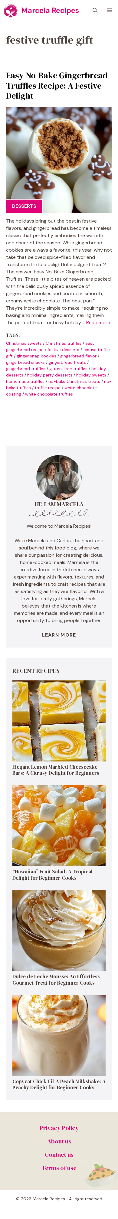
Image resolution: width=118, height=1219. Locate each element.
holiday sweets (91, 375)
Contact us (59, 1154)
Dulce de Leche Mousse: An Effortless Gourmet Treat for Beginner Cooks (56, 979)
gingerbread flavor (78, 356)
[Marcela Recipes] (10, 10)
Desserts (24, 206)
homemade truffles (25, 381)
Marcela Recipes (50, 10)
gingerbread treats (67, 362)
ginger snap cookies (36, 356)
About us (59, 1141)
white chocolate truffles (49, 394)
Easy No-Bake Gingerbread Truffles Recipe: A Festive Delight (57, 85)
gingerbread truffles (25, 368)
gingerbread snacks (25, 362)
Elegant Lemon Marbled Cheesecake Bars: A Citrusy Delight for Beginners (55, 770)
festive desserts (63, 349)
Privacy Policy (59, 1128)
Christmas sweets (24, 343)
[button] (95, 10)
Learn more (59, 635)
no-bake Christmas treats (74, 381)
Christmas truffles (63, 343)
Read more (98, 322)
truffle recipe (48, 387)
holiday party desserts (49, 375)
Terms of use (59, 1168)
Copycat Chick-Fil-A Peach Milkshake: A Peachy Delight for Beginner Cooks (59, 1084)
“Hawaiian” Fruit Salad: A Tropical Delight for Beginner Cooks (52, 874)
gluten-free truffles (68, 368)
